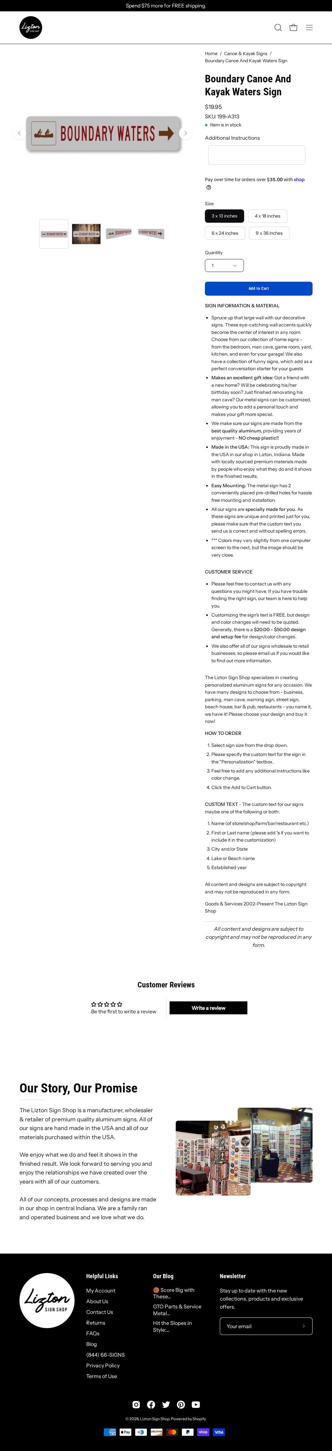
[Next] (185, 133)
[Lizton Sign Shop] (30, 27)
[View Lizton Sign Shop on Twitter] (166, 1405)
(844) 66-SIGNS (105, 1354)
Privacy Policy (103, 1365)
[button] (277, 27)
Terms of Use (101, 1376)
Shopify (199, 1418)
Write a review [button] (209, 1008)
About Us (97, 1301)
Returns (95, 1322)
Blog (91, 1344)
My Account (100, 1290)
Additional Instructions (232, 138)
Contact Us (99, 1312)
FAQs (93, 1333)
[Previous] (19, 133)
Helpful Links (102, 1276)
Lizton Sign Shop (154, 1418)
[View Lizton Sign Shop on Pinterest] (181, 1405)
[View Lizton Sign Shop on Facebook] (151, 1405)
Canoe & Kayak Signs (245, 53)
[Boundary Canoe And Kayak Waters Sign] (53, 234)
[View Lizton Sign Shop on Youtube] (196, 1405)
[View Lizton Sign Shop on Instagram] (136, 1405)
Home (211, 53)
